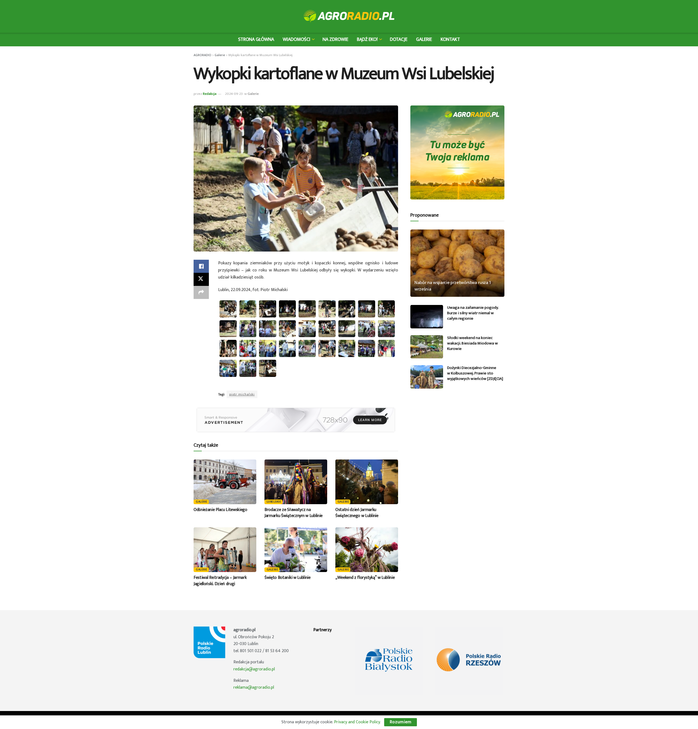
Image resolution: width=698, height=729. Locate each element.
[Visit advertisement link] (296, 420)
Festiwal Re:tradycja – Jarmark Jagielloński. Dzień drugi (220, 580)
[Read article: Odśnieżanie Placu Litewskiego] (225, 481)
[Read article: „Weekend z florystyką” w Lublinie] (366, 549)
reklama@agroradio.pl (253, 687)
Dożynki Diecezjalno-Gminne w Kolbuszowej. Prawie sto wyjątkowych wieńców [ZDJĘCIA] (475, 373)
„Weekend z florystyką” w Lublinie (365, 577)
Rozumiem (400, 722)
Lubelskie (274, 502)
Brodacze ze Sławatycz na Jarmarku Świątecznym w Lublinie (293, 512)
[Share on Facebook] (201, 266)
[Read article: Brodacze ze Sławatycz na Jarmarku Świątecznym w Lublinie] (295, 481)
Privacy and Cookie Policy (357, 722)
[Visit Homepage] (349, 16)
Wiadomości (296, 39)
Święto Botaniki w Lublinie (287, 577)
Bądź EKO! (367, 39)
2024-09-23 (234, 94)
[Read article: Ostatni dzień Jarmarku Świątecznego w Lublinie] (366, 481)
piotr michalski (242, 394)
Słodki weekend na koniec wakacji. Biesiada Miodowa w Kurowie (472, 343)
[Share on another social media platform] (201, 292)
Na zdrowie (335, 39)
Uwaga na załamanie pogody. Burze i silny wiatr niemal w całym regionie (472, 313)
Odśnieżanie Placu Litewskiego (220, 509)
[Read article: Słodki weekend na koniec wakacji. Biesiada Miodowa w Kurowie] (426, 347)
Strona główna (256, 39)
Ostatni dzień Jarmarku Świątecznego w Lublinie (356, 512)
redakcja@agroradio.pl (254, 669)
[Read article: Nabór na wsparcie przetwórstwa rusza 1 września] (457, 263)
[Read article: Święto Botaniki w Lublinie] (295, 549)
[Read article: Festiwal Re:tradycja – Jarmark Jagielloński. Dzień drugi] (225, 549)
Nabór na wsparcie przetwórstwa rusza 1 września (452, 286)
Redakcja (209, 94)
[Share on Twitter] (201, 279)
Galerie (424, 39)
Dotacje (398, 39)
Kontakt (450, 39)
